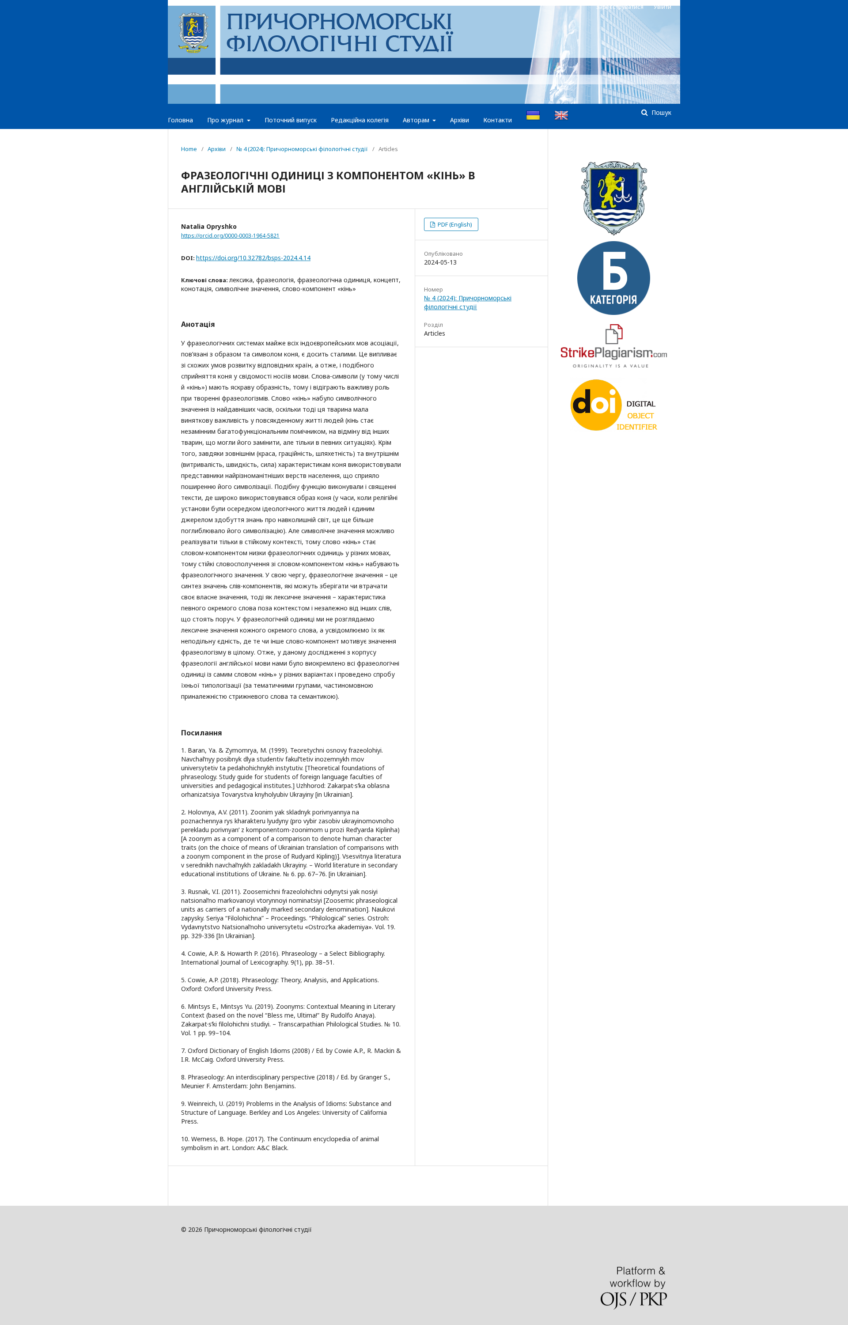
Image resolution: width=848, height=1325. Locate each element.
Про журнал (226, 120)
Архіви (459, 120)
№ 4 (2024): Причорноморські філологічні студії (302, 149)
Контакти (497, 120)
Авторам (417, 120)
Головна (180, 120)
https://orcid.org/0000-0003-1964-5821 (230, 235)
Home (189, 149)
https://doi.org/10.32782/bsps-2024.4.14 (253, 258)
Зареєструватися (620, 7)
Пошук (660, 112)
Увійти (662, 7)
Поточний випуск (291, 120)
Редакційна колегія (360, 120)
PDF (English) (454, 224)
